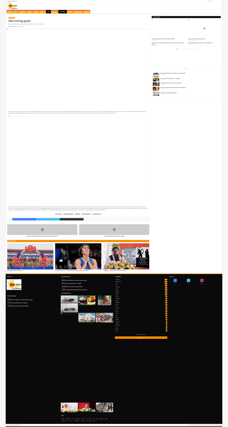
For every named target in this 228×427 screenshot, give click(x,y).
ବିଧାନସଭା (117, 319)
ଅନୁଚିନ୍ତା (117, 317)
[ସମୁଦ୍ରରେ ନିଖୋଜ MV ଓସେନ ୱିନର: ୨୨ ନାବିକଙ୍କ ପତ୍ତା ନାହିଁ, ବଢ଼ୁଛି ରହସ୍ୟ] (156, 75)
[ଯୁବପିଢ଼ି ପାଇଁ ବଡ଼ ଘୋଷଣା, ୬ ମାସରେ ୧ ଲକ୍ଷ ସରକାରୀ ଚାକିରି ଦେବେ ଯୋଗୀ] (69, 407)
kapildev (78, 214)
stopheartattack (97, 214)
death (86, 418)
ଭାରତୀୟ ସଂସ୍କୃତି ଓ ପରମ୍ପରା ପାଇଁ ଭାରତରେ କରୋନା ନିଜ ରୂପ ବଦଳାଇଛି (163, 38)
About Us (194, 425)
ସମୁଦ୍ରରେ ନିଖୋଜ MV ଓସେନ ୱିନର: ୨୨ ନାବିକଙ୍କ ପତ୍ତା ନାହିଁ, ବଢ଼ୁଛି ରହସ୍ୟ (172, 73)
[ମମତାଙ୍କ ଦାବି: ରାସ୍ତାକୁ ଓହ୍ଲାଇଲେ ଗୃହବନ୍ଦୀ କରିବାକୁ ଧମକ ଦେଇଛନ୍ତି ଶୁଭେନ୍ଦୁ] (156, 89)
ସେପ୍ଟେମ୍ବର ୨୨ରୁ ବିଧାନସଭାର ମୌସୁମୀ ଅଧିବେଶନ (168, 92)
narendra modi (101, 418)
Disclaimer (204, 425)
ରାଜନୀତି (117, 288)
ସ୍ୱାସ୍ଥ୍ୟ (117, 292)
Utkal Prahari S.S (13, 26)
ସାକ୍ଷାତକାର (118, 325)
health (90, 418)
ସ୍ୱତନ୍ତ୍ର (117, 290)
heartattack (58, 214)
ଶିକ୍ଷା (117, 309)
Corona (82, 418)
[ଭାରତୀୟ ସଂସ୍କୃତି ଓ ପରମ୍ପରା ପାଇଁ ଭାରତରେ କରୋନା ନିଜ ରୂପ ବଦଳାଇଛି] (168, 28)
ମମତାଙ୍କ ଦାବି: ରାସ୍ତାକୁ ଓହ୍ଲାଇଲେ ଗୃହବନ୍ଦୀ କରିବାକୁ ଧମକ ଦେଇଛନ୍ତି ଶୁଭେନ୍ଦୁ (173, 87)
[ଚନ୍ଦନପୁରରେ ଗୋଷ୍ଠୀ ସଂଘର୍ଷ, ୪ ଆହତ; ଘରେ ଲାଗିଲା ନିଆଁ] (104, 318)
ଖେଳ (9, 17)
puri (68, 420)
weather (94, 420)
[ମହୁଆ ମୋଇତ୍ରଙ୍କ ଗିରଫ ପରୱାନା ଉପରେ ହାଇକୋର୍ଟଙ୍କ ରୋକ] (104, 407)
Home (190, 425)
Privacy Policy (199, 425)
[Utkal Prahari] (12, 6)
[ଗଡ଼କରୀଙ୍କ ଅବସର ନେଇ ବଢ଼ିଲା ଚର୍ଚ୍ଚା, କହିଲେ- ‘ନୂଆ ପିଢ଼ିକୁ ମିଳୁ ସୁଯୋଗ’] (87, 407)
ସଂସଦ (117, 327)
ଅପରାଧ (117, 296)
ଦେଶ (116, 285)
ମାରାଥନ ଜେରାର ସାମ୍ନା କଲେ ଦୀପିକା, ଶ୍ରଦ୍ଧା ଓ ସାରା (196, 38)
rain (71, 420)
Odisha (106, 418)
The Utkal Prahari (76, 420)
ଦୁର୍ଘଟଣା (117, 300)
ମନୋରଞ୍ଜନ (13, 17)
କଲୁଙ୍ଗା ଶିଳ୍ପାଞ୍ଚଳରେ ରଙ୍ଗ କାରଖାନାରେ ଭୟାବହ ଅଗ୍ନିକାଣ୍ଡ (170, 83)
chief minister (77, 418)
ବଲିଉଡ (117, 313)
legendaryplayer (87, 214)
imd (93, 418)
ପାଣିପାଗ (117, 304)
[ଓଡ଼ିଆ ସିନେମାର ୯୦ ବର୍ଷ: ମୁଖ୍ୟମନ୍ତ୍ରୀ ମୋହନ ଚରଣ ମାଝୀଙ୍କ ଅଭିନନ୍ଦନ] (126, 256)
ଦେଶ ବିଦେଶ (118, 287)
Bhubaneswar (68, 418)
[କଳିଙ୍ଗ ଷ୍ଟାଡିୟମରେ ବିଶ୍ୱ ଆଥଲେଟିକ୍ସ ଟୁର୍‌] (30, 256)
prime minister (63, 420)
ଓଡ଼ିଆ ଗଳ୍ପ (118, 321)
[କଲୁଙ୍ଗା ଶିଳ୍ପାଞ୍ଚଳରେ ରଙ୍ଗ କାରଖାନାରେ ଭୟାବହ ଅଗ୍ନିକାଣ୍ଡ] (156, 84)
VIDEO (117, 330)
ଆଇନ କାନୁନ (118, 298)
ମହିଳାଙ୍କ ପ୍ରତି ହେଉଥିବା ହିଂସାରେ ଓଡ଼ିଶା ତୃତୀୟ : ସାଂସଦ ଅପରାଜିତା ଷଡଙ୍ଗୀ (200, 42)
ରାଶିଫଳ (117, 311)
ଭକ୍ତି (116, 315)
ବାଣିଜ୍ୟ (117, 294)
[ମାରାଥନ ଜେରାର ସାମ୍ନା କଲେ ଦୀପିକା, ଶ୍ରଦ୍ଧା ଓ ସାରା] (204, 28)
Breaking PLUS (118, 281)
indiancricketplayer (68, 214)
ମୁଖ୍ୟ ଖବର (118, 279)
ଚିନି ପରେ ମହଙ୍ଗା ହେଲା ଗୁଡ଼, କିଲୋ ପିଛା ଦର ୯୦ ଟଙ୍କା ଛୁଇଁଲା (170, 78)
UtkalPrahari (89, 420)
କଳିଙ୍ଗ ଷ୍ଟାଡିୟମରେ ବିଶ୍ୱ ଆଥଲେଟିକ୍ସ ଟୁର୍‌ (14, 270)
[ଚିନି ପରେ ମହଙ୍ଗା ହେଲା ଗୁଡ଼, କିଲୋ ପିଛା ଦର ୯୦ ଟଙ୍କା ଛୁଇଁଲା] (156, 80)
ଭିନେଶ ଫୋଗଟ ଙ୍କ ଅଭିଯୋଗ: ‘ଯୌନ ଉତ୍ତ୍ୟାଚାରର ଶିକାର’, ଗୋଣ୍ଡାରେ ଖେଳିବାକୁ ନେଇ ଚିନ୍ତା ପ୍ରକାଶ (72, 270)
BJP (73, 418)
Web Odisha (219, 425)
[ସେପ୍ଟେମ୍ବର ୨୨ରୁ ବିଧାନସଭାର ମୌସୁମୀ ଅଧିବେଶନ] (156, 94)
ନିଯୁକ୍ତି (117, 328)
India (96, 418)
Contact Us (209, 425)
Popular (186, 68)
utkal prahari (83, 420)
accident (62, 418)
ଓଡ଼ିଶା (117, 283)
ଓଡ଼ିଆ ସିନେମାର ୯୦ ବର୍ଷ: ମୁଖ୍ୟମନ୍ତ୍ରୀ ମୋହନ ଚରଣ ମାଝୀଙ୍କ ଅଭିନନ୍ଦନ (115, 270)
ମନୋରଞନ (117, 323)
